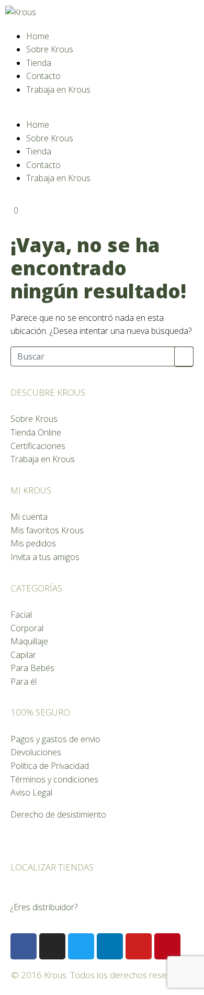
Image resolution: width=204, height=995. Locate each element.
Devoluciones (35, 752)
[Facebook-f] (23, 946)
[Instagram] (52, 946)
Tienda (38, 63)
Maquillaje (29, 641)
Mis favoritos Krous (47, 530)
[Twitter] (81, 946)
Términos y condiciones (54, 779)
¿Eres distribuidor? (43, 907)
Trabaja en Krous (58, 89)
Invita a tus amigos (45, 557)
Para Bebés (32, 668)
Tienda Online (35, 432)
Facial (21, 614)
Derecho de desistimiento (58, 814)
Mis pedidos (33, 543)
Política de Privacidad (49, 766)
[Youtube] (139, 946)
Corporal (26, 628)
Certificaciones (37, 446)
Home (37, 36)
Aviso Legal (31, 792)
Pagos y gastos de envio (55, 739)
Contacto (43, 76)
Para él (23, 681)
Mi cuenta (29, 516)
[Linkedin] (110, 946)
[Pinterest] (167, 946)
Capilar (23, 655)
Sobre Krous (49, 49)
